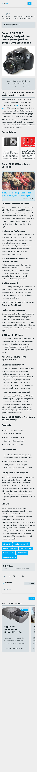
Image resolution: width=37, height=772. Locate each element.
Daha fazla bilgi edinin (12, 648)
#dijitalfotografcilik (21, 544)
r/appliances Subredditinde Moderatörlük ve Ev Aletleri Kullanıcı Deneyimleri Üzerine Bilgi (15, 632)
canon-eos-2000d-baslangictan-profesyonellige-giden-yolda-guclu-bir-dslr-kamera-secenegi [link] (18, 17)
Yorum (32, 598)
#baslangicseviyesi (10, 548)
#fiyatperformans (9, 557)
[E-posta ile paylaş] (18, 576)
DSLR (17, 105)
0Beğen (31, 583)
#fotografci (7, 544)
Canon (4, 108)
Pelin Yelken (8, 566)
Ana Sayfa (5, 14)
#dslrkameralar (26, 548)
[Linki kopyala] (23, 576)
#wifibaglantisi (8, 553)
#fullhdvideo (22, 553)
